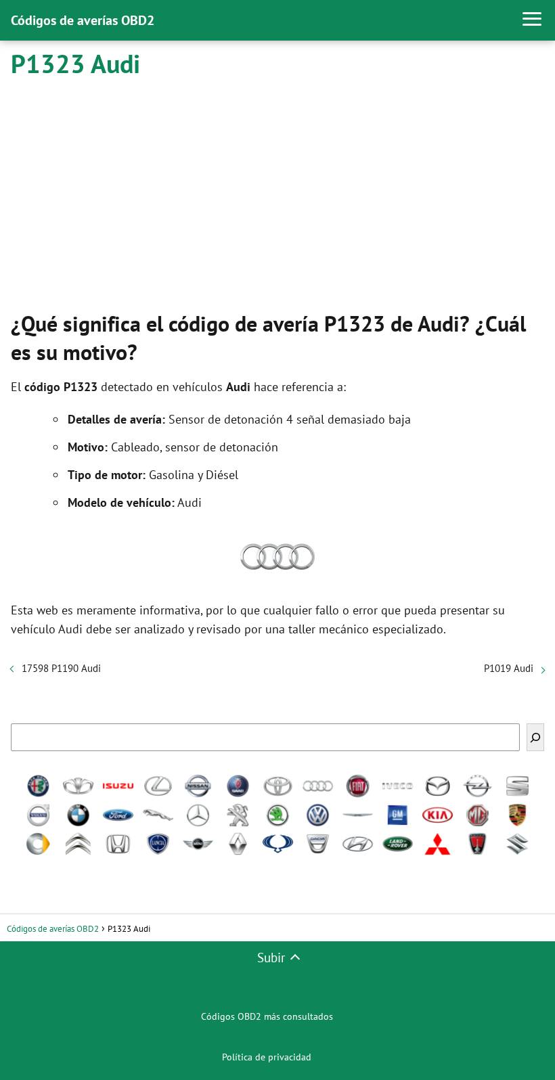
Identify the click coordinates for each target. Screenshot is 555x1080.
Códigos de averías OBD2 (82, 20)
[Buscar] (535, 737)
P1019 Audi (508, 668)
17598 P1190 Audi (61, 668)
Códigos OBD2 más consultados (267, 1016)
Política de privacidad (266, 1057)
